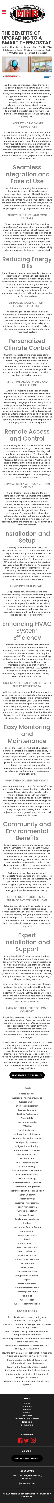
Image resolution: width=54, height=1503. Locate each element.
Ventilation (27, 1295)
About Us (27, 1406)
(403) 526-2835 (27, 1483)
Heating (27, 1223)
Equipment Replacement (27, 1203)
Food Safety (27, 1118)
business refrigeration (27, 1106)
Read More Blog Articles (27, 1075)
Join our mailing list (27, 1458)
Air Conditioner (27, 1158)
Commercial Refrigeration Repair (27, 1190)
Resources (27, 1415)
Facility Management (27, 1207)
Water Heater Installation (27, 1303)
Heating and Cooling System (27, 1227)
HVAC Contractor (27, 1243)
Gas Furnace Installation (27, 1219)
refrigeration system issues (27, 1138)
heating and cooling (27, 1122)
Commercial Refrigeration (27, 1186)
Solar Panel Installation (27, 1287)
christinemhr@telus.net (16, 1062)
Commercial (27, 1425)
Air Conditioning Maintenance (27, 1170)
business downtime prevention (27, 1098)
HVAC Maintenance (27, 1247)
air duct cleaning (27, 1178)
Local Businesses (27, 1130)
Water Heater (27, 1299)
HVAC (10, 53)
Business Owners (27, 1102)
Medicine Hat (20, 53)
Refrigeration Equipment (27, 1275)
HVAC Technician (27, 1251)
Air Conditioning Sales (27, 1174)
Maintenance (27, 1263)
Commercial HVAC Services (27, 1182)
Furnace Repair (27, 1215)
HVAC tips (27, 1126)
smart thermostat (38, 53)
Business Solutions (27, 1110)
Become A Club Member (27, 1418)
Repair (27, 1279)
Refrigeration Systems (27, 1142)
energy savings (27, 1198)
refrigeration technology (27, 1146)
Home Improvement (27, 1235)
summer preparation (27, 1291)
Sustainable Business (27, 1154)
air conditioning (27, 1166)
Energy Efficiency (25, 50)
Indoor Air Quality (27, 1255)
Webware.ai (27, 1496)
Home (27, 1403)
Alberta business (27, 1093)
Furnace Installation (27, 1211)
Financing (27, 1422)
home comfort (42, 50)
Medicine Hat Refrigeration (20, 956)
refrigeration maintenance (27, 1134)
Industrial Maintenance (27, 1259)
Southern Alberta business (27, 1150)
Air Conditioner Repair (27, 1162)
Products (27, 1412)
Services (27, 1409)
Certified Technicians (27, 1114)
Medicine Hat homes (27, 1271)
